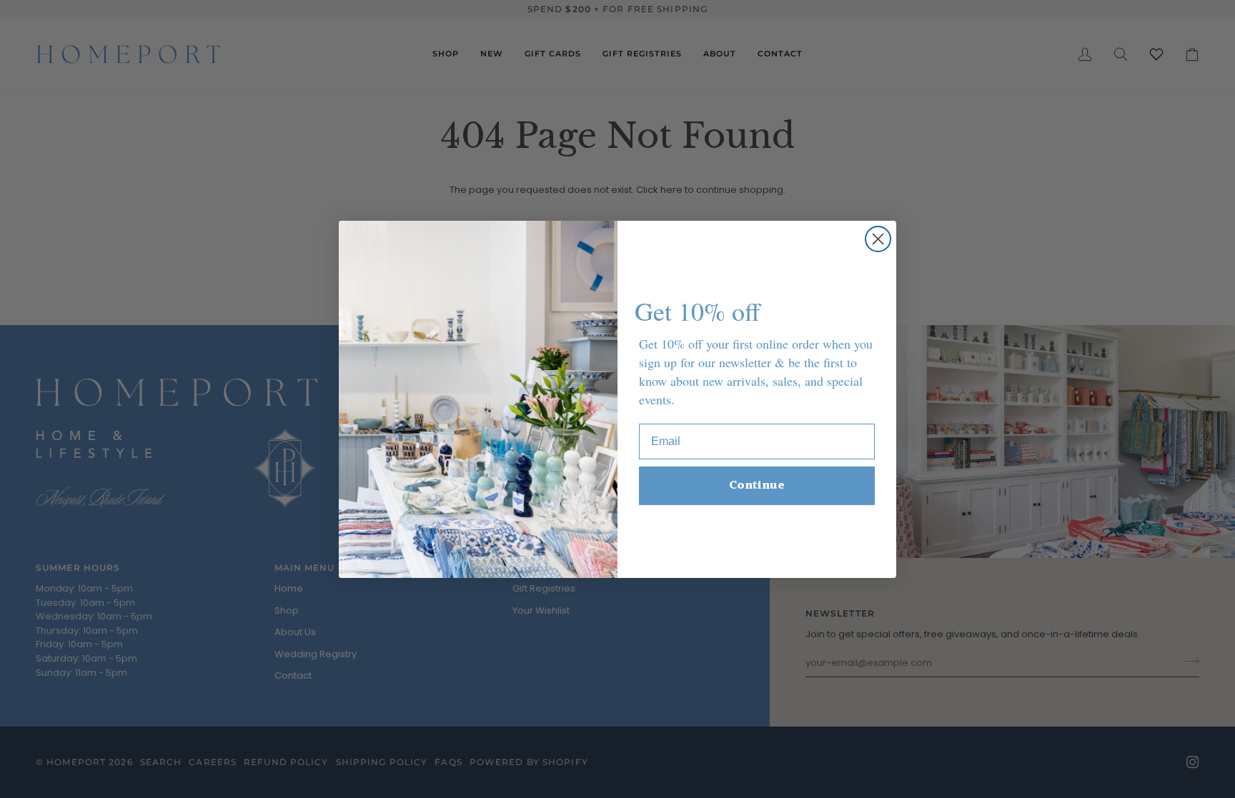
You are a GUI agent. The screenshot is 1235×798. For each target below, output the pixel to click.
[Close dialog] (878, 238)
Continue (757, 485)
